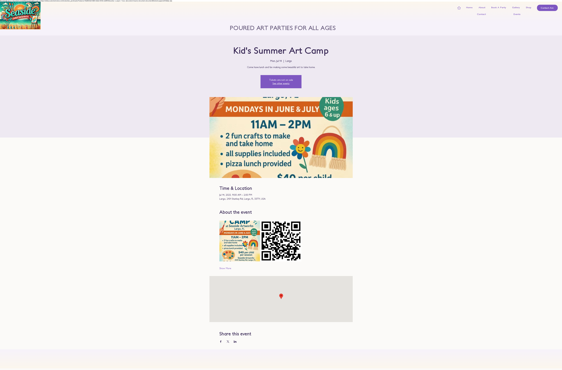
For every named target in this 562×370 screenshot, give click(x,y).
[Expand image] (239, 241)
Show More (225, 268)
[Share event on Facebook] (220, 341)
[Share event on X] (228, 341)
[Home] (459, 8)
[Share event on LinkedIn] (235, 341)
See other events (281, 83)
